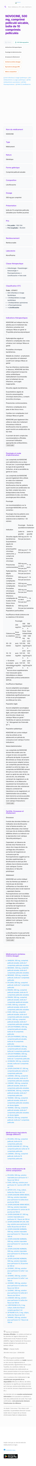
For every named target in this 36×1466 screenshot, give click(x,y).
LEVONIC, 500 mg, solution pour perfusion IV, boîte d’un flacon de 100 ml (17, 1285)
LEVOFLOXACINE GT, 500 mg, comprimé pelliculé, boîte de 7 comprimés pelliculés (17, 1071)
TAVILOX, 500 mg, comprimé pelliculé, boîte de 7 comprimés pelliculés (18, 1120)
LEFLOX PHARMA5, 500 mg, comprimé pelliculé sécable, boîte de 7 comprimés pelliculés (18, 1056)
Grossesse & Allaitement (12, 57)
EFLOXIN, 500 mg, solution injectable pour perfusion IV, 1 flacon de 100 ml (17, 1177)
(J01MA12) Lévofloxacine (23, 84)
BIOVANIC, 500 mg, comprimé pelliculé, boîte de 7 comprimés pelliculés (18, 977)
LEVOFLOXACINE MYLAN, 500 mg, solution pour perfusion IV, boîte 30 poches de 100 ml (18, 1224)
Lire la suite (10, 445)
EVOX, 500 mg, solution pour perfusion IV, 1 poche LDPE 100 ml (18, 1185)
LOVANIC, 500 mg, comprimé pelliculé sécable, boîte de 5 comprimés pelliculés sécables (18, 1085)
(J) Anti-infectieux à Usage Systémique (15, 78)
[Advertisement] (18, 104)
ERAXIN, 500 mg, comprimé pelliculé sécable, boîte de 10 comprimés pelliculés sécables (18, 992)
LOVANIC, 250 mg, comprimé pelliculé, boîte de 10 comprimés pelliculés (17, 1156)
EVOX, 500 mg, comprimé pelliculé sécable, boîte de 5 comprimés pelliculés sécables (18, 1014)
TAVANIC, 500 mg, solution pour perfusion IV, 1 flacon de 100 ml (17, 1319)
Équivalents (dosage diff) (12, 67)
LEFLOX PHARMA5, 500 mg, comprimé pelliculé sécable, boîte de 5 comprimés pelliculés (18, 1048)
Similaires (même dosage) (12, 62)
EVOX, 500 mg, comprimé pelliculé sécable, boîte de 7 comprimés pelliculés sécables (18, 1021)
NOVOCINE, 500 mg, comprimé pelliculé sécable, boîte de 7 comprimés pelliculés (18, 1093)
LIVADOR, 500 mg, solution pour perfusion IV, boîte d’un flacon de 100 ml (17, 1300)
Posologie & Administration (13, 52)
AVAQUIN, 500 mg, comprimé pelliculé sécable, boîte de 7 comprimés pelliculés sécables (18, 963)
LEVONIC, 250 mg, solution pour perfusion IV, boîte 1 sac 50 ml (17, 1270)
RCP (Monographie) (23, 42)
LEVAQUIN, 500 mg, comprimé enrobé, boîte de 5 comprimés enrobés (18, 1063)
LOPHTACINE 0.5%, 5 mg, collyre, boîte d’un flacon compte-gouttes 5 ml (16, 1307)
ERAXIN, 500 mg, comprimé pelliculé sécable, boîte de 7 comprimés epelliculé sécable (17, 999)
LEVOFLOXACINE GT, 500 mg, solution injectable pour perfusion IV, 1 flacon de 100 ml (18, 1216)
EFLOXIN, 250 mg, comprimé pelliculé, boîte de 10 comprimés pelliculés (17, 1141)
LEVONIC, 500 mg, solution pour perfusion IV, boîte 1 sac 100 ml (17, 1278)
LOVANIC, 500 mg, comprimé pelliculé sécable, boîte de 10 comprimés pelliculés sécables (18, 1078)
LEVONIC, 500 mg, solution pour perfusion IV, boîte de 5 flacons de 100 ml (17, 1292)
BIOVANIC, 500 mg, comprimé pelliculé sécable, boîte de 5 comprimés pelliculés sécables (18, 970)
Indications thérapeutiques (13, 47)
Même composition (11, 71)
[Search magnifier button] (5, 6)
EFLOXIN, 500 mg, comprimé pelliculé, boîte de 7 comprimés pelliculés (18, 985)
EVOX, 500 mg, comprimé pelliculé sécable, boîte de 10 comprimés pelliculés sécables (18, 1007)
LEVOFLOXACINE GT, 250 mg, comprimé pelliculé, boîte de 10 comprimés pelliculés (18, 1148)
